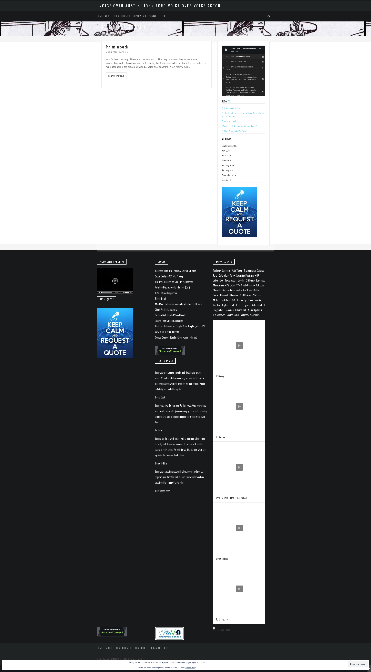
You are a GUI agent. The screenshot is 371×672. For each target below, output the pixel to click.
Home (99, 16)
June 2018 (226, 155)
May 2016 (226, 180)
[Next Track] (231, 49)
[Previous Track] (231, 47)
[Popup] (260, 48)
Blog (163, 16)
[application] (243, 50)
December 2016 (229, 175)
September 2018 (229, 145)
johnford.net (139, 16)
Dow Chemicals (223, 558)
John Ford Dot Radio (132, 658)
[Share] (262, 48)
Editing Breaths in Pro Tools (234, 131)
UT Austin (220, 437)
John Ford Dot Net (112, 658)
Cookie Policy (191, 667)
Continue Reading (116, 76)
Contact (153, 16)
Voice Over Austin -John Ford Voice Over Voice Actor (160, 5)
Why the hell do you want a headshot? (239, 126)
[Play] (226, 49)
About (108, 16)
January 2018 (228, 165)
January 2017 (228, 170)
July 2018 (226, 150)
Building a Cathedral (231, 108)
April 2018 (226, 160)
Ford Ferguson (222, 619)
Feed (229, 101)
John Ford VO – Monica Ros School (231, 498)
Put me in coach (117, 47)
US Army (220, 376)
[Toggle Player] (369, 668)
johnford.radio (122, 16)
